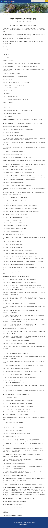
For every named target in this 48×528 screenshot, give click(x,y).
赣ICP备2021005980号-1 (24, 524)
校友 (9, 1)
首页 (5, 14)
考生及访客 (14, 1)
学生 (2, 1)
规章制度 (13, 14)
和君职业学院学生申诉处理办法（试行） (15, 507)
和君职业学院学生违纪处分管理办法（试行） (13, 515)
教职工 (6, 1)
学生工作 (8, 14)
